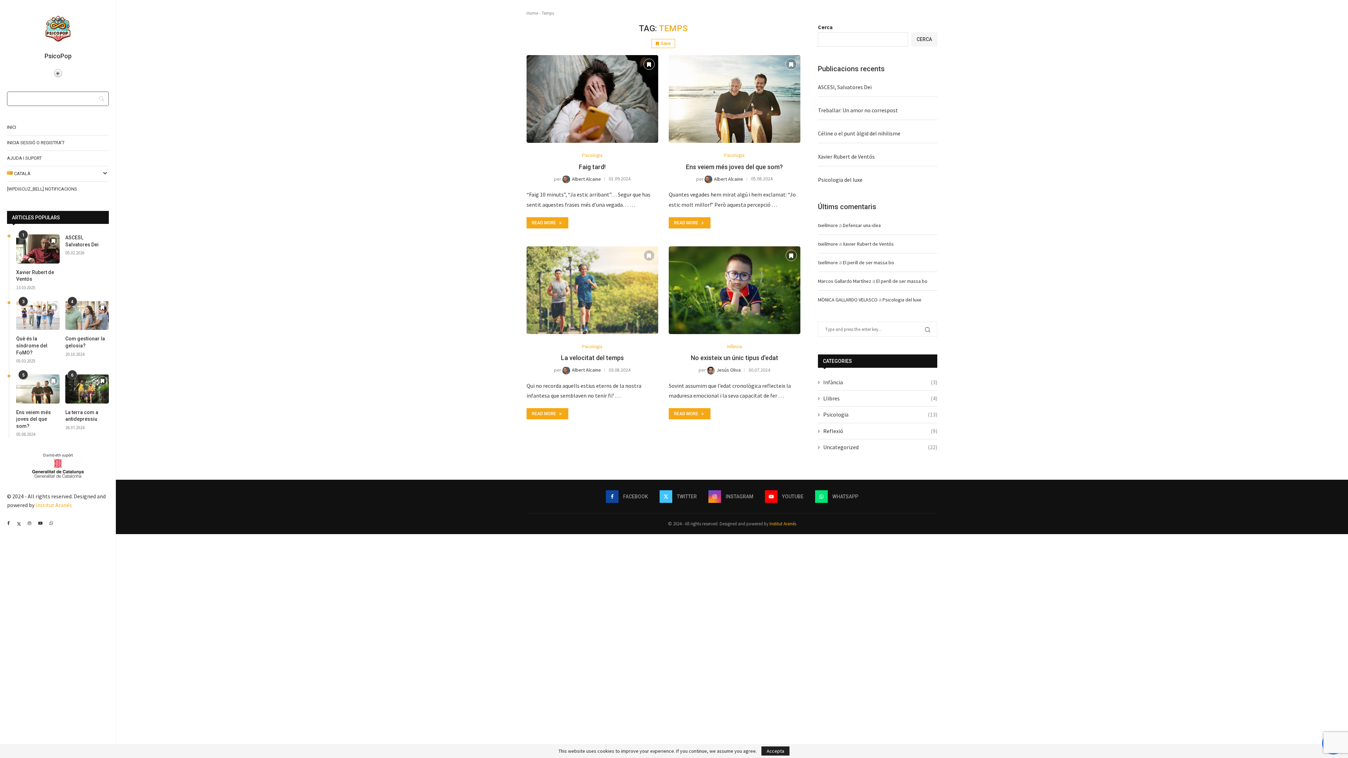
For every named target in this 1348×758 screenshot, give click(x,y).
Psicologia (880, 414)
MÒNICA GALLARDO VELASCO (848, 300)
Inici (11, 127)
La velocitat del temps (592, 357)
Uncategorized (880, 447)
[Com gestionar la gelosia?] (87, 315)
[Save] (53, 241)
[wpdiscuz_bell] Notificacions (42, 189)
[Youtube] (40, 523)
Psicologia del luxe (840, 179)
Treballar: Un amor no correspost (858, 110)
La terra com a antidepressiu (81, 416)
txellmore (828, 225)
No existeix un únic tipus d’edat (734, 357)
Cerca (825, 27)
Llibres (880, 398)
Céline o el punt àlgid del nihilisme (859, 133)
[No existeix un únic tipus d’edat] (734, 290)
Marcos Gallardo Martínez (844, 281)
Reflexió (880, 430)
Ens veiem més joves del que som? (33, 419)
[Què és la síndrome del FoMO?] (38, 315)
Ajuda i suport (24, 158)
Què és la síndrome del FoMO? (31, 345)
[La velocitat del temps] (592, 290)
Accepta (775, 751)
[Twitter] (19, 523)
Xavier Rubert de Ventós (35, 276)
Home (532, 13)
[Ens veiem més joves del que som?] (38, 389)
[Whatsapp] (51, 523)
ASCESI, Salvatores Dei (82, 241)
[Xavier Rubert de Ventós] (38, 249)
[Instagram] (29, 523)
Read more (544, 222)
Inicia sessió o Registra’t (36, 142)
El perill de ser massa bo (868, 262)
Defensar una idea (862, 225)
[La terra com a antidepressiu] (87, 389)
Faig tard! (592, 167)
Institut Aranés (53, 504)
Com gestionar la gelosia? (85, 342)
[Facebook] (8, 523)
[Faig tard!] (592, 99)
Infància (880, 382)
